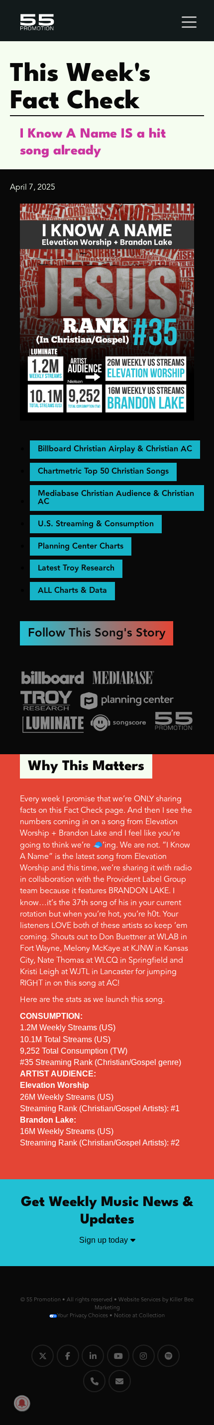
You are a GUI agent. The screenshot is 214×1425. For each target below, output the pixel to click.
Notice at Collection (139, 1315)
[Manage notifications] (22, 1403)
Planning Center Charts (80, 546)
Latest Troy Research (76, 568)
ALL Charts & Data (72, 590)
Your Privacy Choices (82, 1315)
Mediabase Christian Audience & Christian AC (116, 498)
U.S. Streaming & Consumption (96, 524)
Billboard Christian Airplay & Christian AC (115, 449)
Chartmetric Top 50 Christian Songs (103, 471)
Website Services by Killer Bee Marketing (144, 1303)
